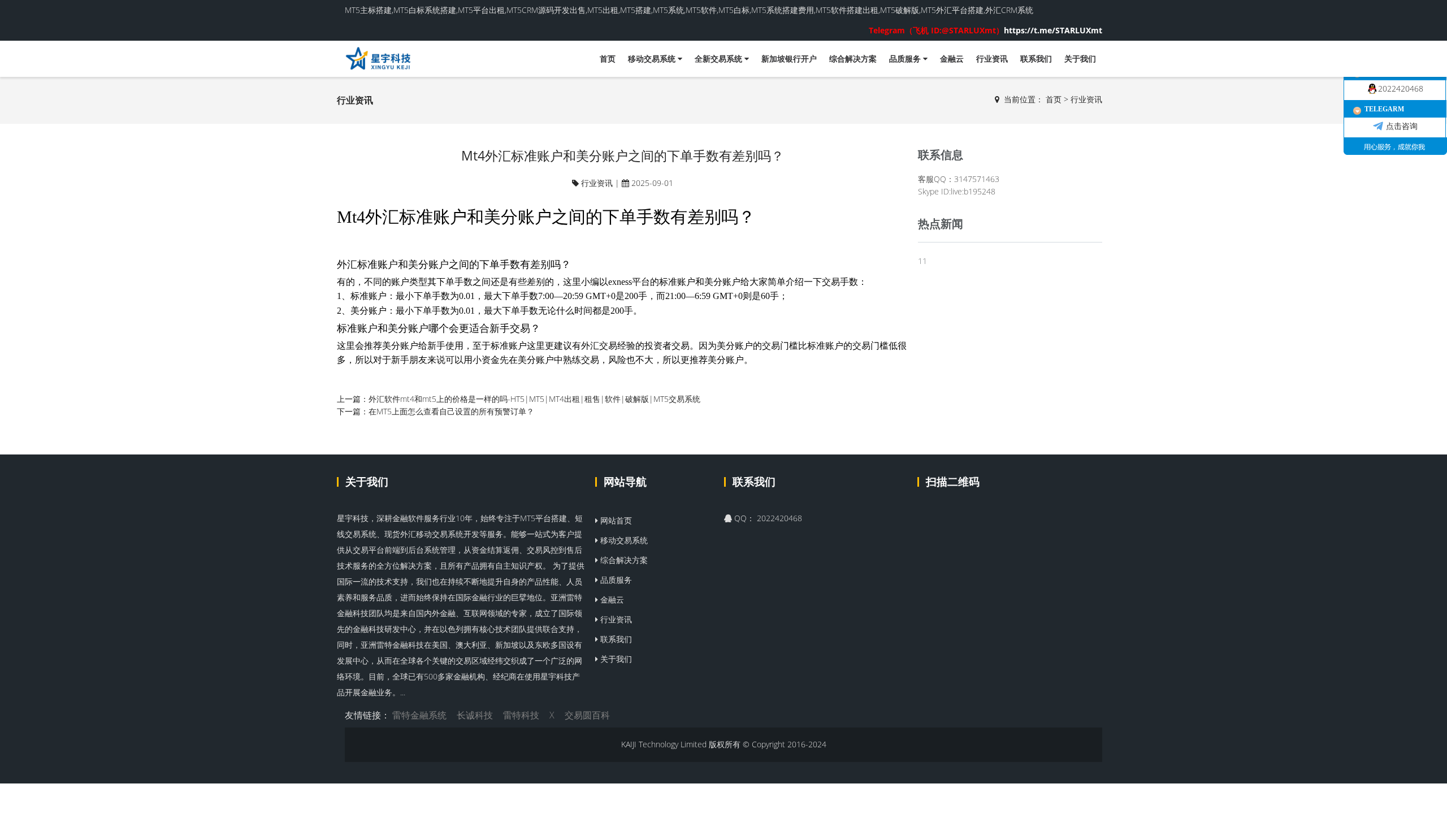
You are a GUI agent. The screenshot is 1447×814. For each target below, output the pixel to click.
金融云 (952, 58)
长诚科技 (475, 715)
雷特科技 (521, 715)
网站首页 (615, 520)
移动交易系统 (653, 58)
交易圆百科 (587, 715)
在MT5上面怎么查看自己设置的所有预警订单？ (451, 411)
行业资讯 (992, 58)
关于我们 (1080, 58)
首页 (608, 58)
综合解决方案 (853, 58)
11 (922, 261)
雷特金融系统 (419, 715)
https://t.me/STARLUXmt (985, 30)
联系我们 (1036, 58)
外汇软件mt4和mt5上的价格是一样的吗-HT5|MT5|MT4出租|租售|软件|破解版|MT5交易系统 (534, 398)
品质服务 (906, 58)
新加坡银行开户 (789, 58)
